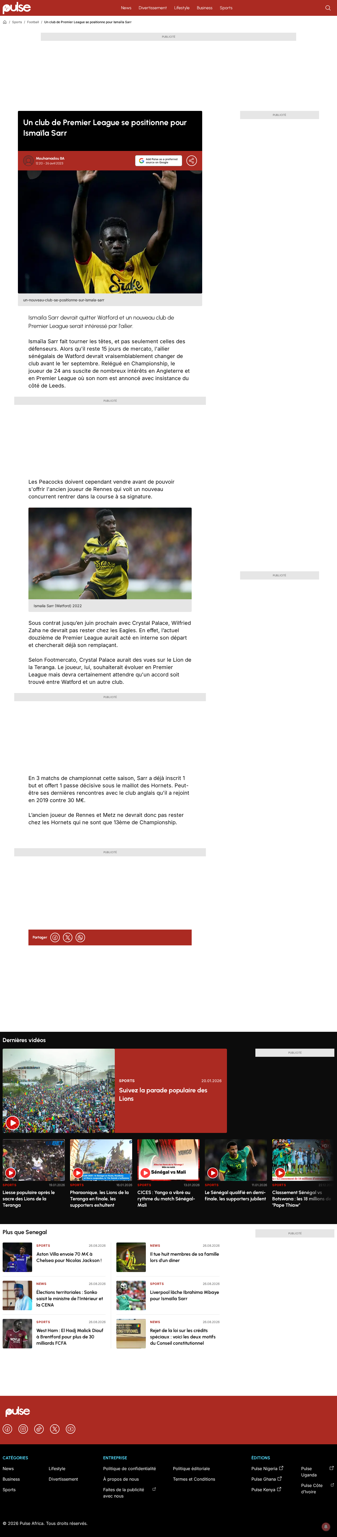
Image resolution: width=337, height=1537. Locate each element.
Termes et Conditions (194, 1479)
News (126, 7)
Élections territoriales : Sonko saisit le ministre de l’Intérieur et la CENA (69, 1298)
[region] (168, 1178)
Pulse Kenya (263, 1489)
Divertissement (153, 7)
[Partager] (191, 160)
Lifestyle (182, 7)
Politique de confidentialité (129, 1468)
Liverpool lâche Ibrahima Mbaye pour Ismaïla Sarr (184, 1295)
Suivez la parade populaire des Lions (163, 1094)
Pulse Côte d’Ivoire (312, 1488)
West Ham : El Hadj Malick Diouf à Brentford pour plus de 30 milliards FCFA (69, 1337)
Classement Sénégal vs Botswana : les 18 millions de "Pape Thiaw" (301, 1199)
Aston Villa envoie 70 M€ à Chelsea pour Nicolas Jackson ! (69, 1257)
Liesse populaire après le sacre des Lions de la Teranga (29, 1199)
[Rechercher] (328, 8)
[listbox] (168, 1178)
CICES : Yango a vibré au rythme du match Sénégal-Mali (166, 1199)
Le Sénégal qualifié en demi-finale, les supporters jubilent (235, 1196)
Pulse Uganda (309, 1471)
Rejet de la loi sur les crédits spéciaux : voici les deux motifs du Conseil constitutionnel (183, 1337)
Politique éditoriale (191, 1468)
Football (33, 22)
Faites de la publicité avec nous (123, 1493)
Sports (226, 7)
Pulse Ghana (263, 1479)
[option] (34, 1179)
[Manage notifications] (326, 1527)
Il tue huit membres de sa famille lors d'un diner (184, 1257)
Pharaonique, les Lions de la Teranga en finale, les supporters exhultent (99, 1199)
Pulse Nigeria (264, 1468)
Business (204, 7)
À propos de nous (121, 1479)
